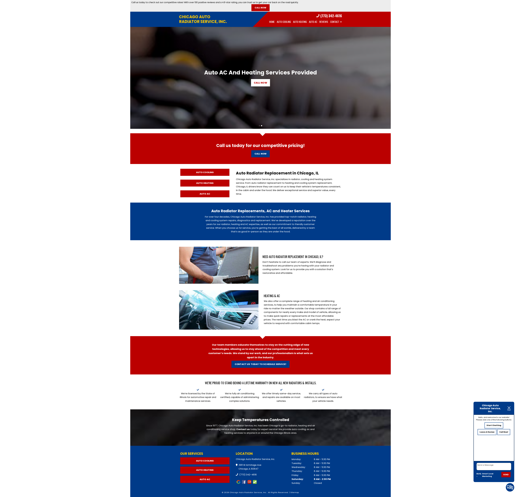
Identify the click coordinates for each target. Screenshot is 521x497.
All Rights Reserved (278, 492)
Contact (334, 22)
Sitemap (294, 492)
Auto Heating (300, 22)
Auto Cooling (284, 22)
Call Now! (503, 432)
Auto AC (313, 22)
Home (272, 22)
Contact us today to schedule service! (260, 364)
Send (506, 474)
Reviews (323, 22)
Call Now (260, 7)
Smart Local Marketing (487, 475)
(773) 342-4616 (331, 16)
